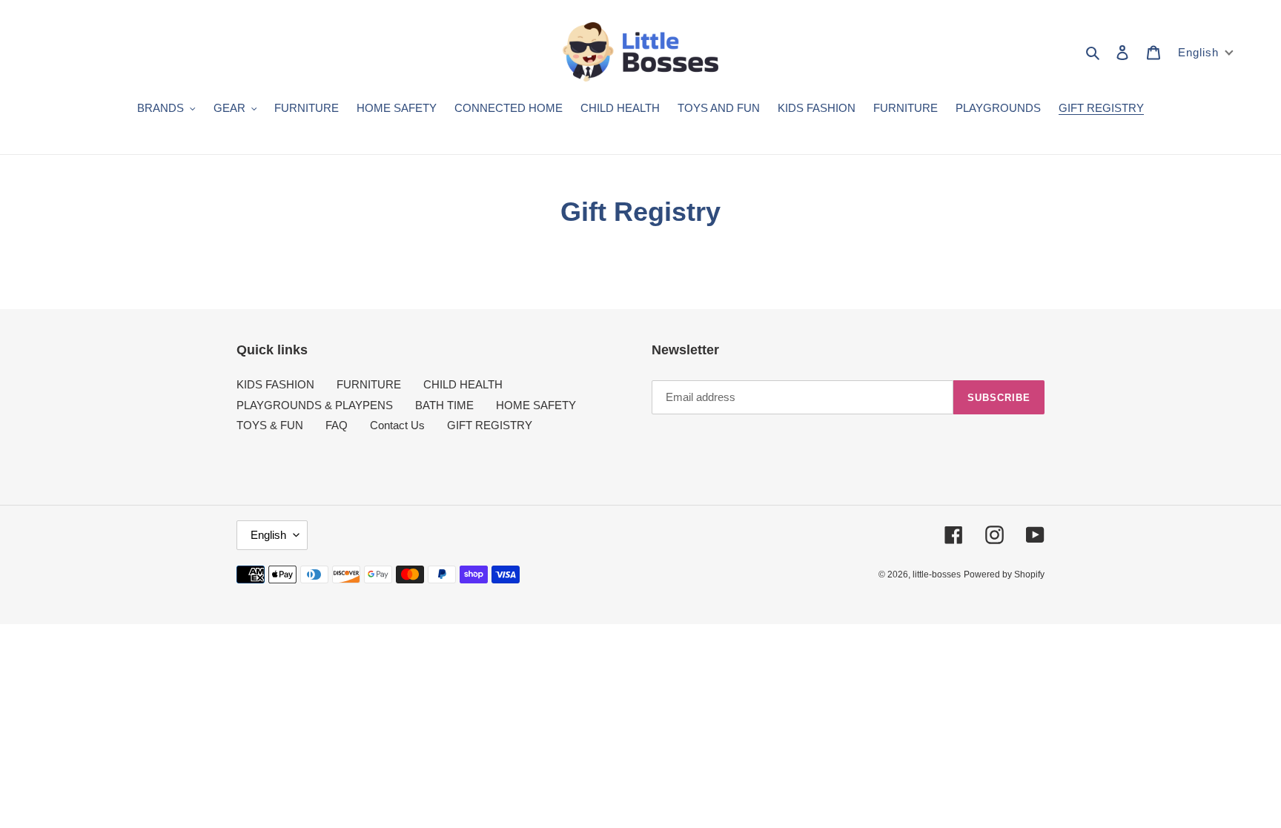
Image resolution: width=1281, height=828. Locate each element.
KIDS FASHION (275, 384)
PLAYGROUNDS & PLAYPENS (314, 405)
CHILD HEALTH (463, 384)
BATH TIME (444, 405)
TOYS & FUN (269, 425)
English (268, 535)
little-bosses (937, 574)
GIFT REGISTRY (489, 425)
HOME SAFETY (536, 405)
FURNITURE (369, 384)
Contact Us (397, 425)
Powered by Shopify (1004, 574)
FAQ (336, 425)
